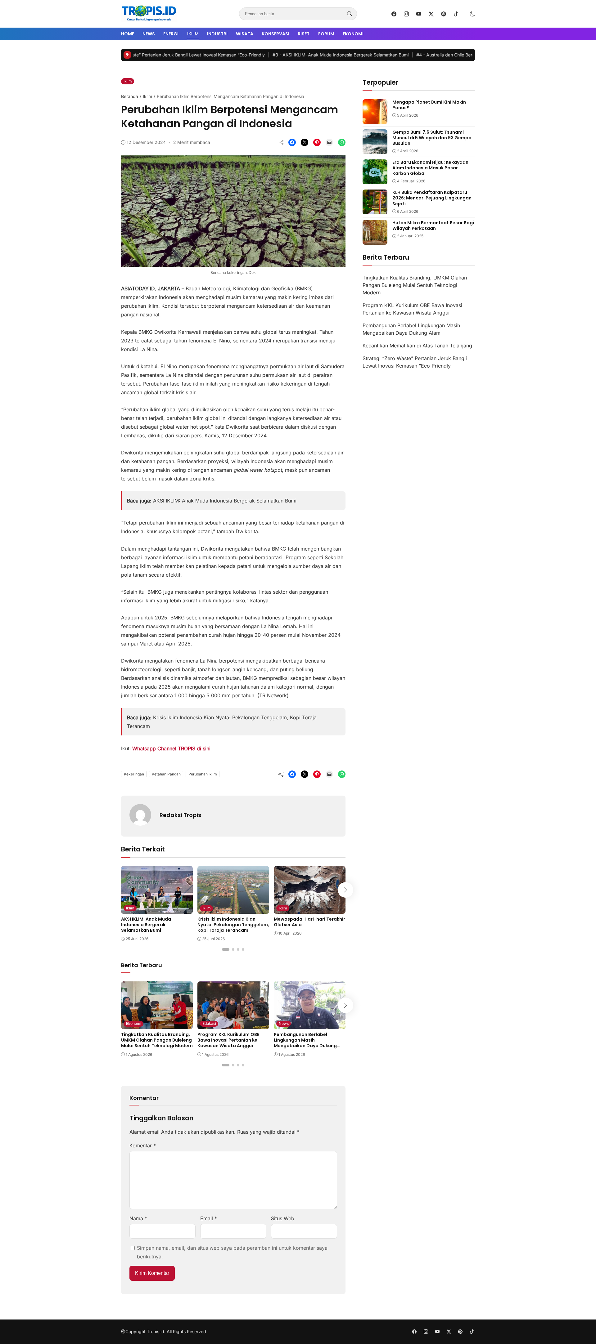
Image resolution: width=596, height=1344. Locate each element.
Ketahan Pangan (166, 774)
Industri (217, 34)
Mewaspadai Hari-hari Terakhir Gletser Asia (309, 922)
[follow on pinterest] (443, 14)
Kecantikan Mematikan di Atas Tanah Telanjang (417, 346)
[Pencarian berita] (349, 14)
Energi (170, 34)
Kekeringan (134, 774)
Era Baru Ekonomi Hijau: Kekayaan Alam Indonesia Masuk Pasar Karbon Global (430, 167)
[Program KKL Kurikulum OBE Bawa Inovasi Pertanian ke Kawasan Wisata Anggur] (233, 1025)
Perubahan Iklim (202, 774)
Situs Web (282, 1218)
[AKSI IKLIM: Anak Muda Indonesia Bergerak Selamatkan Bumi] (157, 909)
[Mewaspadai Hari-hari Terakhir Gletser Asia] (309, 909)
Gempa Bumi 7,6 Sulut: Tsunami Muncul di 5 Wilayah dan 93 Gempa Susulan (432, 137)
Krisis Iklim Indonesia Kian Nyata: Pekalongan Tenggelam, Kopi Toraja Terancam (233, 924)
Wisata (244, 34)
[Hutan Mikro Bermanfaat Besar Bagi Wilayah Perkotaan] (375, 240)
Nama (138, 1218)
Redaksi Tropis (180, 815)
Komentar (142, 1145)
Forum (326, 34)
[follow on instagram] (406, 14)
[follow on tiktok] (456, 14)
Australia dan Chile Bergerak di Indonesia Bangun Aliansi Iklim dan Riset (453, 54)
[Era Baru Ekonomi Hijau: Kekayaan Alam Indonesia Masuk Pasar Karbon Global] (375, 180)
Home (127, 34)
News (148, 34)
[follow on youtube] (418, 14)
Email (208, 1218)
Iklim (193, 34)
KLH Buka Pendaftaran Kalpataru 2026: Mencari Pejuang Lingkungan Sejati (432, 198)
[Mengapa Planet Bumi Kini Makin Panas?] (375, 120)
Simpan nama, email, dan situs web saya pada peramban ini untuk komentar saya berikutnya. (232, 1252)
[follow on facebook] (394, 14)
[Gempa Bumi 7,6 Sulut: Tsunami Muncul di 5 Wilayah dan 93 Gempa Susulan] (375, 150)
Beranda (129, 96)
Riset (303, 34)
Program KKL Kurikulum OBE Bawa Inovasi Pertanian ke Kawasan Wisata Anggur (228, 1040)
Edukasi (209, 1023)
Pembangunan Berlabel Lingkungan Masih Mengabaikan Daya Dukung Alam (305, 1043)
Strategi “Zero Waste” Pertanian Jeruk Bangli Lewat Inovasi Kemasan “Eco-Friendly (135, 54)
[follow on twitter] (431, 14)
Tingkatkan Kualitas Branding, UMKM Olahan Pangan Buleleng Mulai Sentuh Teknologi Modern (157, 1040)
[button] (472, 14)
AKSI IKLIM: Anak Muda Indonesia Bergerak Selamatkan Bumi (300, 54)
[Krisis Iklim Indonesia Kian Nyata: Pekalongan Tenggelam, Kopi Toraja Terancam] (233, 909)
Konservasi (275, 34)
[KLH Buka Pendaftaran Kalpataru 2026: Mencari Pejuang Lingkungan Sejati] (375, 210)
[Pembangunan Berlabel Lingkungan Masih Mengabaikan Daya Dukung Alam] (309, 1025)
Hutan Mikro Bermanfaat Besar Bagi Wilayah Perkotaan (433, 225)
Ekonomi (353, 34)
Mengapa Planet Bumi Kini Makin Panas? (429, 105)
